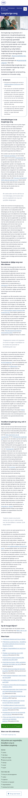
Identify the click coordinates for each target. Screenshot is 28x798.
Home (4, 8)
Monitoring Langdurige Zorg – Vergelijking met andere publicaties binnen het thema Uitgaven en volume (14, 644)
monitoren (13, 467)
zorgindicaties (19, 158)
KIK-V (23, 410)
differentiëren (14, 366)
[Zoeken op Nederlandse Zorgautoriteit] (25, 9)
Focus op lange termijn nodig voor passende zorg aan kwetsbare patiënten (13, 719)
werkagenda (10, 449)
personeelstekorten (19, 56)
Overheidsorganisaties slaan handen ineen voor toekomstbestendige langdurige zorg (14, 691)
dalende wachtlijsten (10, 156)
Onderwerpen (11, 8)
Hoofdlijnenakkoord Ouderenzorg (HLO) (14, 705)
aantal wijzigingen (7, 362)
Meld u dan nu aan (22, 630)
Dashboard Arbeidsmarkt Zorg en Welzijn (14, 639)
